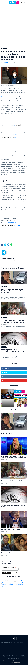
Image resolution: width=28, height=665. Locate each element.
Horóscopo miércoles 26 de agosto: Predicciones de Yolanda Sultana (13, 321)
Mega (3, 586)
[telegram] (8, 244)
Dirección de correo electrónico (9, 567)
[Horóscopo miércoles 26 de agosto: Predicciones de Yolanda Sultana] (14, 308)
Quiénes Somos (5, 660)
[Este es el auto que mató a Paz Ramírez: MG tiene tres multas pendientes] (14, 277)
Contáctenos (23, 660)
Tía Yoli (23, 582)
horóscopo (11, 584)
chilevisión (4, 584)
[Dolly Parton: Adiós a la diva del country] (14, 519)
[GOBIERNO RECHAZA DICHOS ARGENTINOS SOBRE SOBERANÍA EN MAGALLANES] (11, 398)
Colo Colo (4, 580)
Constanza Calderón (6, 62)
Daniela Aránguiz (19, 584)
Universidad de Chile (15, 582)
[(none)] (4, 252)
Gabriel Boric (4, 238)
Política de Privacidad (15, 662)
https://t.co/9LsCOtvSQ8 (12, 222)
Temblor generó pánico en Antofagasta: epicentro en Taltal (12, 351)
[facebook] (2, 244)
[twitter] (5, 244)
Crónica (21, 268)
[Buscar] (24, 2)
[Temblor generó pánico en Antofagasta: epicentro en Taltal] (14, 338)
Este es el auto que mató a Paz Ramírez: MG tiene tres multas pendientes (12, 291)
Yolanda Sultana (5, 582)
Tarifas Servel (15, 660)
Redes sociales (19, 580)
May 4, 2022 (17, 137)
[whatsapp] (11, 244)
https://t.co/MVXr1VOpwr (12, 134)
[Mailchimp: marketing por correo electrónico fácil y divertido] (16, 573)
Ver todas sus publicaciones (8, 260)
